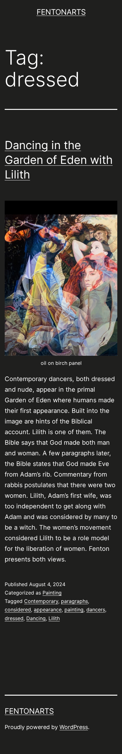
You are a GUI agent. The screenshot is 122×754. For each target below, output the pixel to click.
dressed (14, 618)
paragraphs (74, 601)
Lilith (54, 618)
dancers (95, 609)
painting (74, 609)
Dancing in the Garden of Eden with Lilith (59, 159)
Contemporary (41, 601)
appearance (48, 609)
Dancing (36, 618)
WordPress (73, 727)
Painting (52, 593)
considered (18, 609)
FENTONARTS (61, 12)
